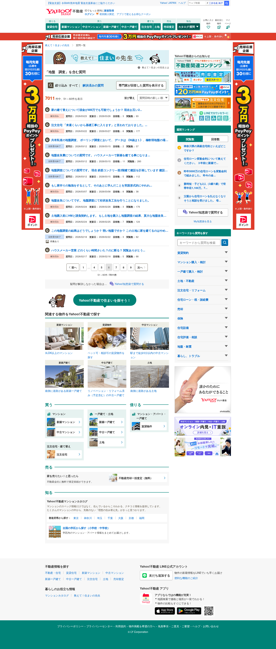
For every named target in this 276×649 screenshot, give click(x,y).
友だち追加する (159, 575)
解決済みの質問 (93, 85)
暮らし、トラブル (188, 356)
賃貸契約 (183, 253)
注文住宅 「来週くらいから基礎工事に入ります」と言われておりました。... (99, 125)
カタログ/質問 (186, 27)
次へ (140, 267)
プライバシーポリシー (70, 626)
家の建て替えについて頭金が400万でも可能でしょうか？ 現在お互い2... (96, 110)
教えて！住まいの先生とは (155, 67)
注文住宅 (146, 27)
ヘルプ (182, 3)
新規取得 (109, 10)
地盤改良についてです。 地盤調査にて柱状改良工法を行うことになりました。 (101, 200)
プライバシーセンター (99, 626)
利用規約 (120, 626)
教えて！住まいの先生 (87, 595)
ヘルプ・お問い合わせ (205, 626)
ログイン (89, 14)
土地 (157, 27)
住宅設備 (183, 328)
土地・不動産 (185, 281)
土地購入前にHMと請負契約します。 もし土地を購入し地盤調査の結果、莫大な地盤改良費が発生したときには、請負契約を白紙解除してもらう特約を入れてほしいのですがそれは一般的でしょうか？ (109, 215)
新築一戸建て (111, 27)
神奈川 (88, 518)
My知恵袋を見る (203, 221)
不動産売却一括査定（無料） (136, 478)
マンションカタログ (57, 595)
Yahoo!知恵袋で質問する (129, 284)
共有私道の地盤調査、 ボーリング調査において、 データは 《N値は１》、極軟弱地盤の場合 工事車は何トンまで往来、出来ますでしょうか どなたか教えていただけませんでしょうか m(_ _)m (109, 140)
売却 (180, 309)
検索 (226, 3)
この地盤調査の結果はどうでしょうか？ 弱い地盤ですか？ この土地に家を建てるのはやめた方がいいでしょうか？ (109, 230)
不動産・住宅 (53, 573)
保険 (180, 318)
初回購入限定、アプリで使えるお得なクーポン (125, 14)
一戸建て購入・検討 (190, 271)
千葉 (110, 518)
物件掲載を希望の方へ (142, 626)
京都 (131, 518)
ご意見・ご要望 (180, 626)
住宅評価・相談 (187, 337)
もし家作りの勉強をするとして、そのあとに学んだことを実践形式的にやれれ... (101, 185)
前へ (74, 267)
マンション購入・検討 (191, 262)
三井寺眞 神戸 (216, 3)
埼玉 (99, 518)
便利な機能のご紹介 (186, 578)
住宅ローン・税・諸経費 (192, 299)
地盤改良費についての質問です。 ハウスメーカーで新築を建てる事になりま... (100, 155)
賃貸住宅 (52, 27)
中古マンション (91, 27)
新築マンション (71, 27)
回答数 (215, 139)
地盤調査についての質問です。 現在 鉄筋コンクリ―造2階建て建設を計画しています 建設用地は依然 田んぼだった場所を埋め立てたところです (109, 170)
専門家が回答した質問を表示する (141, 85)
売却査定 (169, 27)
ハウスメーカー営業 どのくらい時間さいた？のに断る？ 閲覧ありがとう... (98, 250)
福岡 (141, 518)
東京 (76, 518)
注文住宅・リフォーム (191, 290)
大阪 (120, 518)
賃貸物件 (147, 426)
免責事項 (163, 626)
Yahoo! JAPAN (168, 3)
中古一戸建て (129, 27)
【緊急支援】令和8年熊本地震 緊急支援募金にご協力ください (81, 3)
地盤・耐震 (184, 346)
